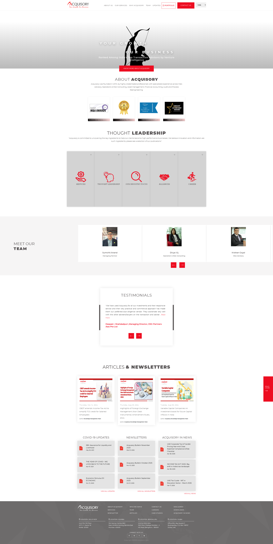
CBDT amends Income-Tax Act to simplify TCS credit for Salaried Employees (94, 412)
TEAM (132, 510)
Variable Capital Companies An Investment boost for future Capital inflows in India (176, 412)
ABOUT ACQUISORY (115, 506)
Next (182, 265)
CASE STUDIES (157, 513)
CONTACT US (157, 506)
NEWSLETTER (113, 513)
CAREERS (155, 510)
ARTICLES (133, 513)
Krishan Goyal (174, 253)
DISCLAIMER (178, 506)
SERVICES (111, 510)
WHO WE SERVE (136, 506)
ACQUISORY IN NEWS (182, 513)
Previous (173, 265)
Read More (117, 318)
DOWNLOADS (179, 510)
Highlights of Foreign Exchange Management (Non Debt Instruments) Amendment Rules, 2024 (135, 413)
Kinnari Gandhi (238, 253)
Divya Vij (110, 253)
